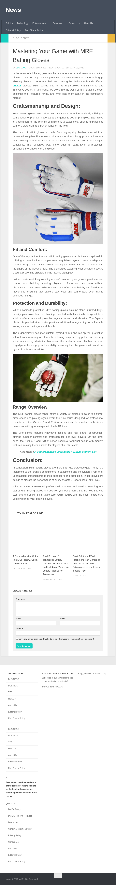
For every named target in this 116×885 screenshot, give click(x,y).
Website (19, 628)
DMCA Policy (14, 809)
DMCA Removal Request (20, 816)
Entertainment (39, 23)
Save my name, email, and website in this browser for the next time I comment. (56, 639)
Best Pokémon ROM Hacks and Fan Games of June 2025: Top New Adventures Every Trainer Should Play (86, 563)
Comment (21, 599)
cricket (17, 85)
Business (57, 23)
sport (25, 38)
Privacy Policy (15, 835)
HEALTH (12, 699)
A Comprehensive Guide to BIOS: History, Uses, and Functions (25, 560)
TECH (11, 692)
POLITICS (13, 685)
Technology (22, 23)
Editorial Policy (13, 30)
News (13, 10)
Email (63, 618)
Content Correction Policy (20, 829)
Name (19, 618)
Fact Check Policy (34, 30)
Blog (16, 38)
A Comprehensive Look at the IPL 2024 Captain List (65, 451)
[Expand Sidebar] (4, 38)
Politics (9, 23)
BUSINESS (13, 679)
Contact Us (74, 23)
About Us (88, 23)
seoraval (21, 68)
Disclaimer (13, 822)
